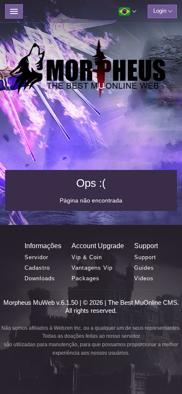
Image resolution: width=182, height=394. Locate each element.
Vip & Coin (87, 257)
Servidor (36, 257)
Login (159, 11)
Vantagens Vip (92, 268)
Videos (144, 278)
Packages (85, 278)
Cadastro (37, 268)
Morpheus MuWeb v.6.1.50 (41, 302)
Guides (144, 268)
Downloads (40, 278)
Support (145, 257)
